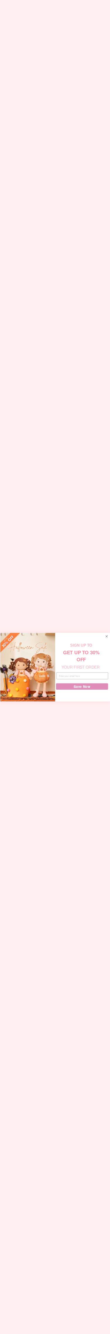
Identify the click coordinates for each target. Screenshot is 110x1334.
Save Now (82, 686)
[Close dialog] (106, 636)
